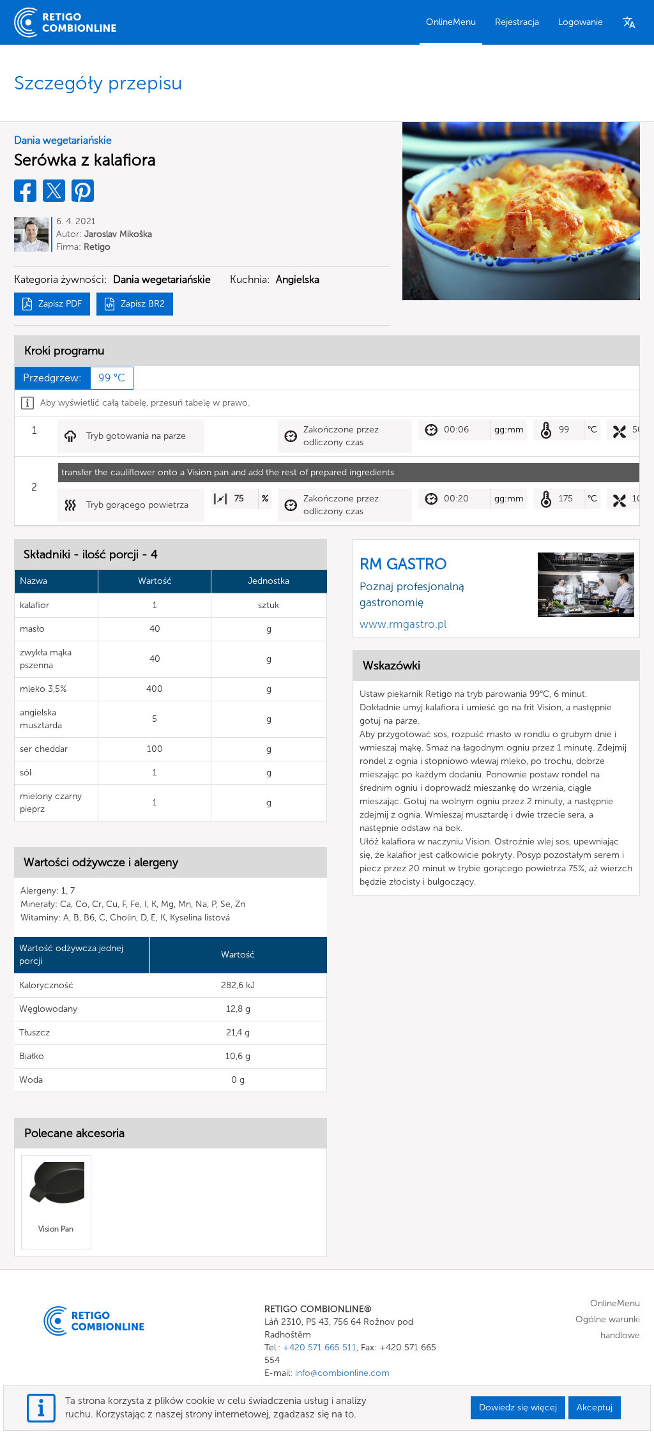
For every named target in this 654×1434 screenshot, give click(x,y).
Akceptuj (594, 1407)
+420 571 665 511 (319, 1347)
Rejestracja (517, 22)
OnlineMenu (451, 22)
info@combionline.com (342, 1373)
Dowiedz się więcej (518, 1407)
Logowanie (580, 22)
